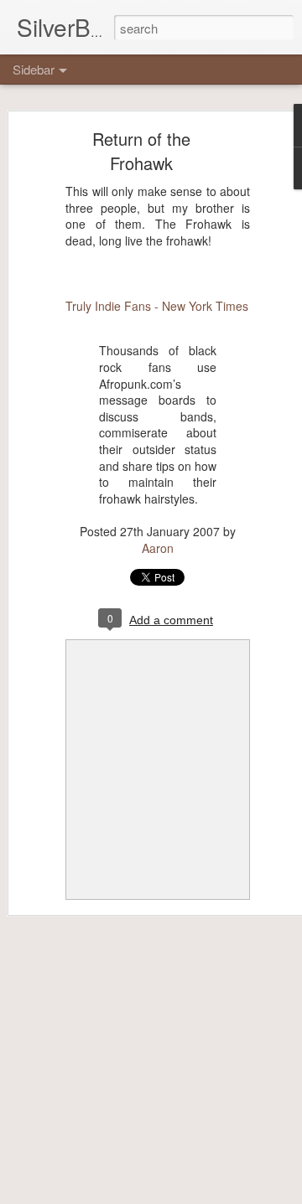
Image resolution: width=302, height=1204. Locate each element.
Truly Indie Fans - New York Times (156, 305)
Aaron (158, 548)
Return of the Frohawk (141, 151)
